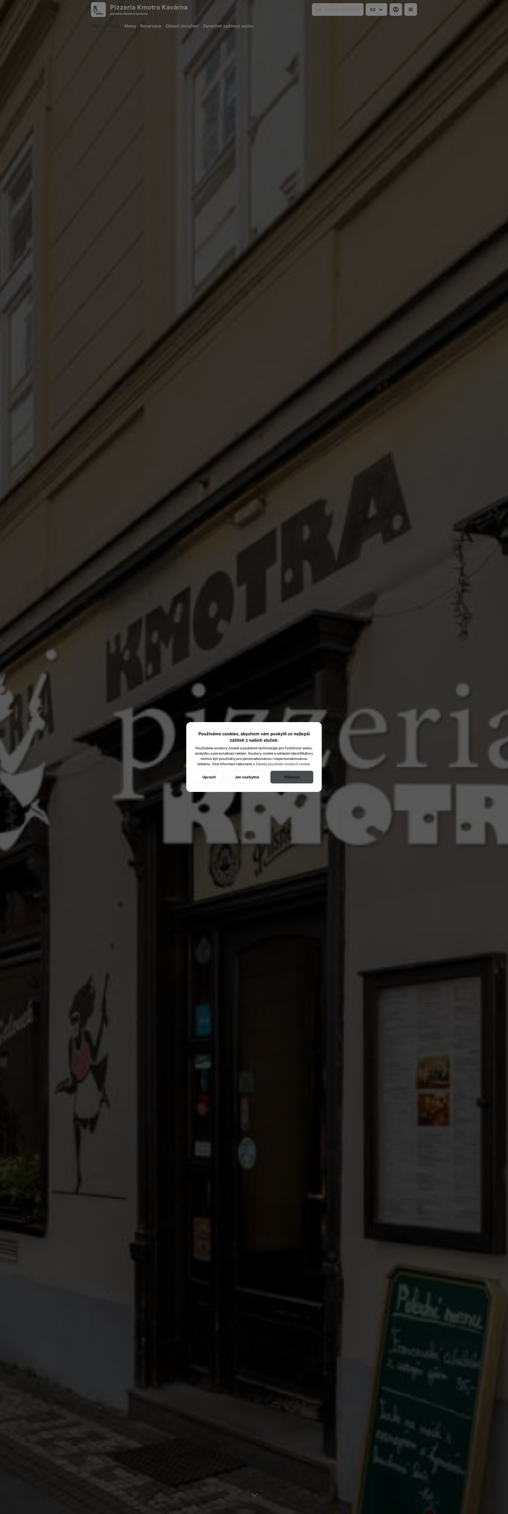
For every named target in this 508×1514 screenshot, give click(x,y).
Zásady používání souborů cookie (283, 764)
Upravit (209, 777)
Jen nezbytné (247, 777)
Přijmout (292, 777)
